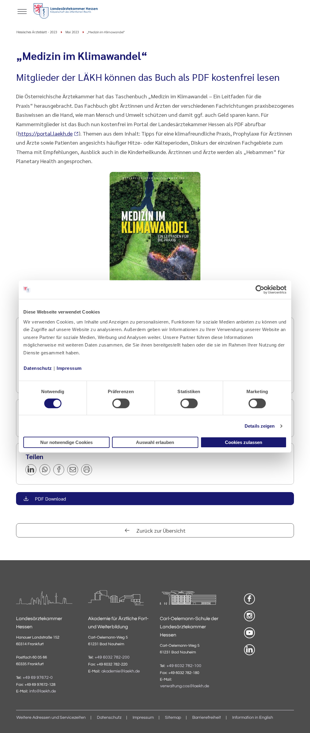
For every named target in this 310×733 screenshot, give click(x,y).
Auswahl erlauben (155, 442)
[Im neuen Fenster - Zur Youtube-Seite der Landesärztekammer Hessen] (249, 633)
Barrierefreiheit (206, 717)
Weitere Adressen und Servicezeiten (51, 717)
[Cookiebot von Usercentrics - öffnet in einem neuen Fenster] (260, 289)
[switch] (121, 403)
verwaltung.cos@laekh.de (184, 686)
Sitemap (173, 717)
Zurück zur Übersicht (160, 530)
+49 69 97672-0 (38, 677)
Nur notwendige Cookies (66, 442)
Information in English (252, 717)
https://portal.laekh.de (45, 133)
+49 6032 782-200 (112, 657)
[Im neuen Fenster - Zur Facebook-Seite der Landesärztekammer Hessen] (249, 599)
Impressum (69, 367)
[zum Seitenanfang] (297, 720)
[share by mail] (73, 470)
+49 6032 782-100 (184, 666)
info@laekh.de (42, 691)
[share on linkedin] (31, 470)
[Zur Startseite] (65, 12)
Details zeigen (260, 426)
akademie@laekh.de (120, 671)
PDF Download (50, 498)
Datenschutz (38, 367)
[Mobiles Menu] (22, 11)
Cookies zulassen (243, 442)
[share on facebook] (59, 470)
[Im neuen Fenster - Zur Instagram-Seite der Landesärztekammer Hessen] (249, 616)
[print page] (86, 470)
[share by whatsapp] (45, 470)
